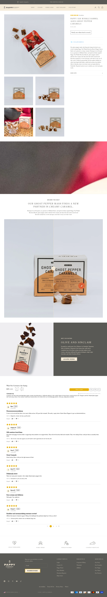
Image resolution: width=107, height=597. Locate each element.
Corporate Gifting (81, 562)
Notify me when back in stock (80, 32)
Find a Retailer (60, 570)
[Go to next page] (59, 526)
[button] (74, 15)
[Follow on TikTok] (21, 581)
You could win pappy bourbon (56, 1)
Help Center (60, 575)
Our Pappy (97, 567)
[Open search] (91, 389)
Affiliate (79, 567)
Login (58, 562)
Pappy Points (60, 567)
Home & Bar (49, 7)
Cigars (40, 7)
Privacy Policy (59, 586)
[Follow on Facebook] (4, 581)
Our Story (72, 7)
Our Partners (98, 573)
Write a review (79, 389)
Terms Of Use (50, 586)
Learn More (69, 359)
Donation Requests (61, 573)
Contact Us (59, 565)
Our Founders (98, 565)
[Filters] (95, 389)
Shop (33, 7)
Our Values (97, 570)
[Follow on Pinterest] (12, 581)
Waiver (66, 586)
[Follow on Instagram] (8, 581)
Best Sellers (61, 7)
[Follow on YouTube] (17, 581)
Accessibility (42, 586)
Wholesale (79, 565)
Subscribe (32, 570)
